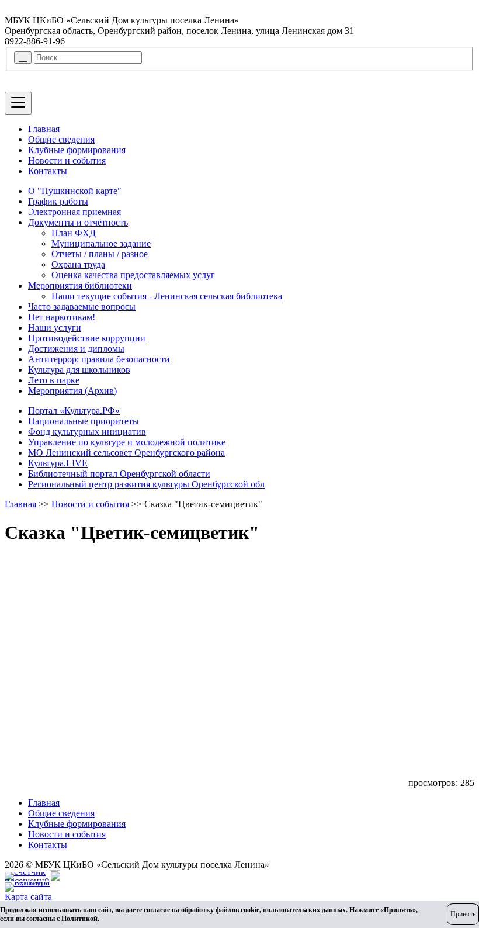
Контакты (47, 171)
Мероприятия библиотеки (80, 285)
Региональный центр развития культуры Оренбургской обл (146, 484)
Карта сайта (28, 897)
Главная (44, 129)
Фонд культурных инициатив (87, 432)
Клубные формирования (77, 150)
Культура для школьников (79, 370)
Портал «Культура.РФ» (74, 410)
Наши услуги (54, 328)
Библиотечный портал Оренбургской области (119, 474)
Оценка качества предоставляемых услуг (133, 275)
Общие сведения (61, 139)
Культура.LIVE (58, 463)
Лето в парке (53, 380)
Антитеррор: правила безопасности (99, 359)
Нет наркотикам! (61, 317)
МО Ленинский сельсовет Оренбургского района (126, 453)
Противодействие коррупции (86, 338)
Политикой (79, 919)
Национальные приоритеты (83, 421)
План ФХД (73, 233)
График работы (58, 201)
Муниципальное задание (101, 243)
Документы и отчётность (78, 222)
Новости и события (67, 160)
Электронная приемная (74, 212)
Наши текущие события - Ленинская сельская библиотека (166, 296)
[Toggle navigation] (18, 103)
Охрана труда (78, 264)
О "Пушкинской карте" (75, 191)
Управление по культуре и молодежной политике (126, 442)
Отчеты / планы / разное (99, 254)
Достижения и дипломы (76, 349)
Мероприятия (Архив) (72, 391)
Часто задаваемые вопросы (82, 306)
